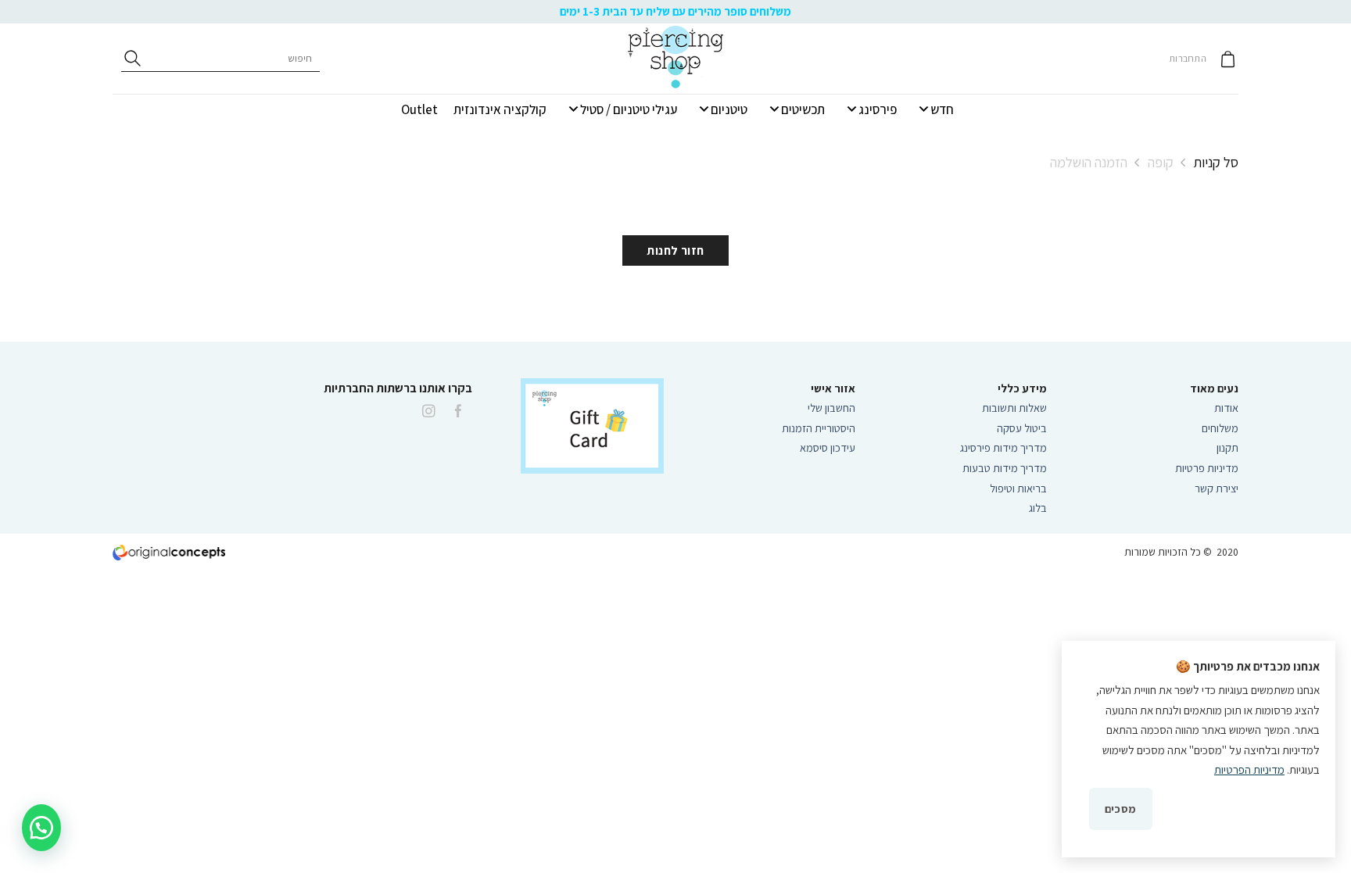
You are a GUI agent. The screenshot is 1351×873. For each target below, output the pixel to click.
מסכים (1121, 808)
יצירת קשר (1215, 488)
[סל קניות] (1227, 59)
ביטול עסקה (1022, 427)
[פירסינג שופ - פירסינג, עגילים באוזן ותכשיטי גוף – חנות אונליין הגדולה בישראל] (675, 58)
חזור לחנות (675, 250)
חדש (942, 109)
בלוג (1038, 507)
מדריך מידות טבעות (1004, 467)
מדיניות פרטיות (1206, 467)
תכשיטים (803, 109)
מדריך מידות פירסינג (1003, 447)
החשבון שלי (831, 407)
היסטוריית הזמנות (818, 427)
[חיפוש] (132, 58)
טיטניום (729, 109)
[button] (41, 827)
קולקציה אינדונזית (499, 109)
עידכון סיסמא (827, 447)
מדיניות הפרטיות (1249, 769)
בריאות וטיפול (1018, 488)
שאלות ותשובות (1014, 407)
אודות (1226, 407)
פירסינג (877, 109)
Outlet (419, 109)
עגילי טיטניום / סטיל (628, 109)
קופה (1161, 161)
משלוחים (1220, 427)
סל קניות (1215, 161)
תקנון (1227, 447)
